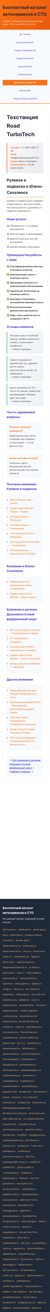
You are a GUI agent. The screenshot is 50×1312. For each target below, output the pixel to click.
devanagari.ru (9, 1264)
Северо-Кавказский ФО (25, 98)
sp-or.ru (21, 1043)
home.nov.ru (39, 951)
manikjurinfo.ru (28, 1059)
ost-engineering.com (33, 1118)
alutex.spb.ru (39, 929)
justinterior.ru (29, 1075)
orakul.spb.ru (29, 945)
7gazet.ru (35, 956)
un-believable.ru (11, 1172)
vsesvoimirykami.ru (31, 1054)
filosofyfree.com (29, 1032)
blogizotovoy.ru (11, 1010)
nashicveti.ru (24, 929)
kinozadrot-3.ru (25, 1183)
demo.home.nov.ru (12, 951)
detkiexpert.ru (29, 1048)
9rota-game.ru (22, 983)
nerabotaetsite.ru (30, 1194)
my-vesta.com (30, 1097)
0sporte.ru (8, 983)
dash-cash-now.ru (29, 1199)
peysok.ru (20, 1275)
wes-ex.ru (18, 989)
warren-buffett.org (28, 1037)
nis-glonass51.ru (11, 1221)
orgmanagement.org (13, 1140)
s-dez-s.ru (8, 1275)
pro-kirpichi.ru (32, 989)
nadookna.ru (9, 1237)
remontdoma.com (28, 1016)
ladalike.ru (24, 999)
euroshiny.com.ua (27, 1124)
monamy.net (25, 1091)
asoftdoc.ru (8, 1281)
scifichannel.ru (23, 1281)
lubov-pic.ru (23, 1237)
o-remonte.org (10, 1016)
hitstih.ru (7, 1291)
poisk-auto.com (37, 1113)
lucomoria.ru (27, 1259)
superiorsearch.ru (25, 962)
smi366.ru (22, 1135)
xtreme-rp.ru (9, 1145)
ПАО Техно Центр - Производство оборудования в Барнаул (23, 721)
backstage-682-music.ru (15, 1162)
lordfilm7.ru (35, 1162)
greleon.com (9, 1043)
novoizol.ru (8, 940)
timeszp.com (9, 1102)
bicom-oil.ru (9, 962)
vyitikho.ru (8, 1027)
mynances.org (10, 999)
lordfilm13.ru (9, 1167)
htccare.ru (41, 1005)
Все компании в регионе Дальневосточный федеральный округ (25, 764)
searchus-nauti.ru (34, 1129)
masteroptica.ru (11, 1259)
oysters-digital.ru (29, 1010)
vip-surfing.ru (36, 1291)
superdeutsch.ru (34, 1027)
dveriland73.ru (29, 1216)
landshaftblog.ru (29, 1086)
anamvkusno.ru (10, 978)
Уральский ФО (25, 66)
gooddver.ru (9, 1183)
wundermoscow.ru (12, 1297)
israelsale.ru (9, 994)
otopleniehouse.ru (12, 1075)
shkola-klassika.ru (36, 1248)
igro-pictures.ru (10, 1270)
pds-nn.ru (25, 1243)
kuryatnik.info (9, 1124)
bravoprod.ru (9, 1205)
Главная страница (19, 771)
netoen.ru (36, 1308)
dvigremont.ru (10, 1005)
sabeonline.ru (9, 1253)
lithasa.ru (24, 1178)
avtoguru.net (24, 1102)
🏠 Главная (25, 34)
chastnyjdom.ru (10, 1081)
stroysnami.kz (40, 1091)
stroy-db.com (38, 994)
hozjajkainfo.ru (10, 1064)
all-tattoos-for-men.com (15, 1113)
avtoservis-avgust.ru (13, 1156)
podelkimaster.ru (11, 1086)
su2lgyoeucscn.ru (26, 1302)
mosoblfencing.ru (26, 1253)
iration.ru (39, 1259)
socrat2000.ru (39, 1243)
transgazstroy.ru (37, 1135)
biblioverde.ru (25, 1264)
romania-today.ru (33, 935)
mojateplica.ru (27, 1081)
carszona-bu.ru (10, 1199)
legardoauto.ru (10, 1178)
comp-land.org (21, 956)
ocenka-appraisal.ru (13, 1286)
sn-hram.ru (34, 967)
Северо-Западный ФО (25, 50)
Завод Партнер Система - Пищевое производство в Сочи (23, 694)
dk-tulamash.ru (27, 1270)
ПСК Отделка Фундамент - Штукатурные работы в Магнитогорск (24, 741)
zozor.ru (35, 999)
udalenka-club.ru (11, 1194)
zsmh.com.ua (39, 1102)
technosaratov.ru (28, 978)
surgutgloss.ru (10, 1232)
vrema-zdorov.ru (11, 1226)
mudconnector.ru (33, 1286)
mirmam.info (9, 1135)
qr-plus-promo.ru (11, 1189)
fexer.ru (21, 972)
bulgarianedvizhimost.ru (15, 967)
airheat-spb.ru (23, 940)
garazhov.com (10, 1091)
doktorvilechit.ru (11, 1054)
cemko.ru (7, 956)
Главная (6, 21)
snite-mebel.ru (34, 972)
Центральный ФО (25, 42)
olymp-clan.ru (30, 1297)
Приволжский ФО (25, 58)
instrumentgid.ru (11, 1059)
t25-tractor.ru (9, 929)
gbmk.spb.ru (16, 935)
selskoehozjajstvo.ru (31, 1070)
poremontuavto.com (13, 1129)
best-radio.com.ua (12, 1118)
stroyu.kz (16, 1097)
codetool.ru (26, 1172)
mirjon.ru (19, 1027)
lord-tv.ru (30, 1156)
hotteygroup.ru (10, 1210)
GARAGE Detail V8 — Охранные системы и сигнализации (21, 585)
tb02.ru (42, 1221)
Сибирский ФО (25, 74)
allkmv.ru (41, 1302)
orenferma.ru (23, 1151)
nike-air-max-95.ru (28, 1232)
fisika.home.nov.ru (12, 945)
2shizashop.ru (29, 1189)
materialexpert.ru (11, 1048)
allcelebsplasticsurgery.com (17, 1108)
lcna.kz (6, 1097)
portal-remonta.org (28, 1021)
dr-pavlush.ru (9, 1302)
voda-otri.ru (37, 1145)
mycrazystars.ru (11, 1032)
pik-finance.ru (20, 1291)
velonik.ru (26, 1226)
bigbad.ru (36, 983)
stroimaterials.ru (27, 1064)
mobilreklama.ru (11, 1243)
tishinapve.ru (9, 1151)
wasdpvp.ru (23, 1145)
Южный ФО (25, 90)
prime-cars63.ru (25, 1167)
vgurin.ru (7, 1248)
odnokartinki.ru (26, 1005)
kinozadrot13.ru (26, 1205)
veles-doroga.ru (29, 1221)
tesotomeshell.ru (21, 1308)
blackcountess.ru (35, 1275)
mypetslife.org (10, 1037)
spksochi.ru (19, 1248)
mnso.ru (27, 951)
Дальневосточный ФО (25, 82)
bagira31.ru (25, 1210)
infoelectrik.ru (34, 1043)
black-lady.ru (23, 994)
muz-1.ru (35, 1178)
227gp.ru (7, 989)
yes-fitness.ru (32, 1140)
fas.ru (5, 935)
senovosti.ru (9, 972)
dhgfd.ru (7, 1308)
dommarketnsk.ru (11, 1216)
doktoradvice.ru (11, 1070)
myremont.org (10, 1021)
